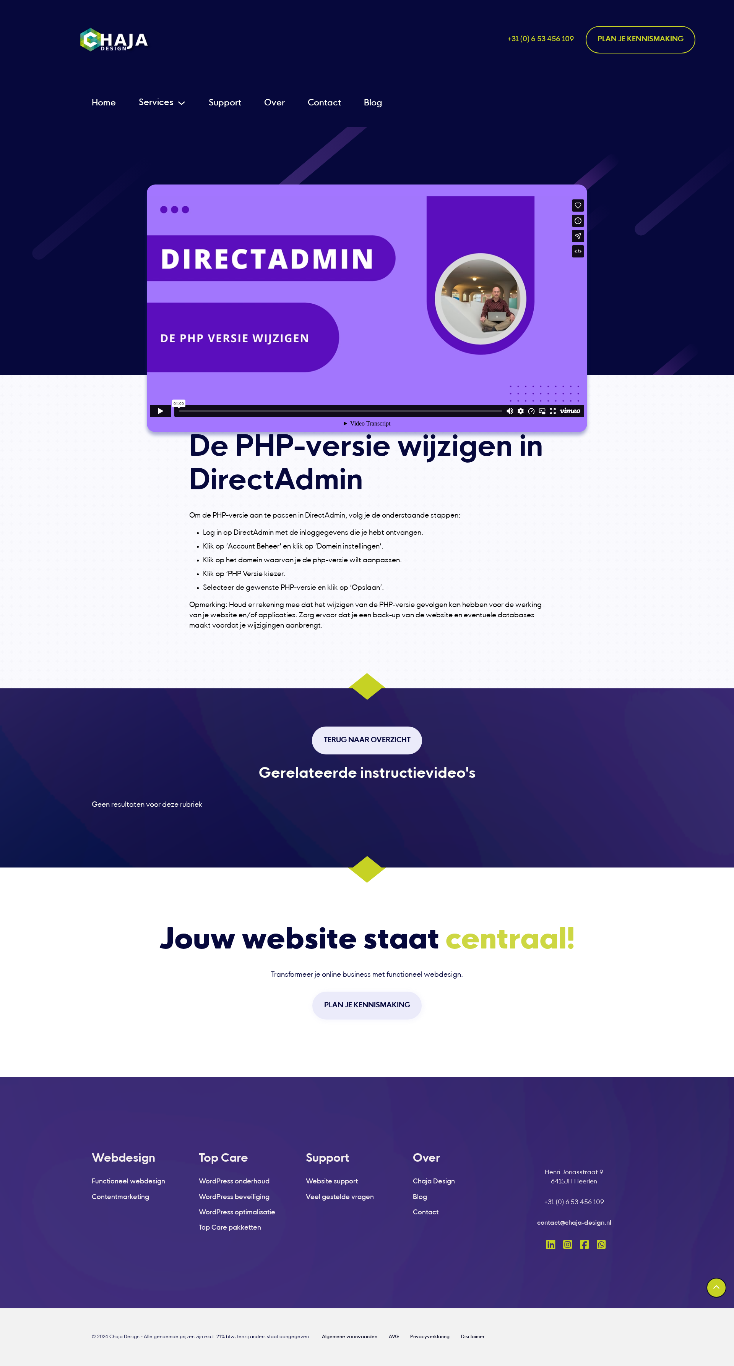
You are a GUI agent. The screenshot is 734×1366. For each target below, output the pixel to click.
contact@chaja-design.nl (574, 1223)
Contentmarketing (120, 1197)
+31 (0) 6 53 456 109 (541, 39)
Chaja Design (434, 1181)
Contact (324, 103)
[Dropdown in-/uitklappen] (181, 103)
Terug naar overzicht (367, 740)
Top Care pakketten (230, 1228)
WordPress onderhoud (234, 1181)
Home (104, 103)
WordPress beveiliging (234, 1197)
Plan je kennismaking (641, 39)
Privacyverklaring (430, 1337)
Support (225, 103)
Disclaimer (472, 1337)
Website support (332, 1181)
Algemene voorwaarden (349, 1337)
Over (274, 103)
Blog (373, 103)
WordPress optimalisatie (237, 1212)
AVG (394, 1337)
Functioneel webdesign (128, 1181)
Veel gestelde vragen (340, 1197)
